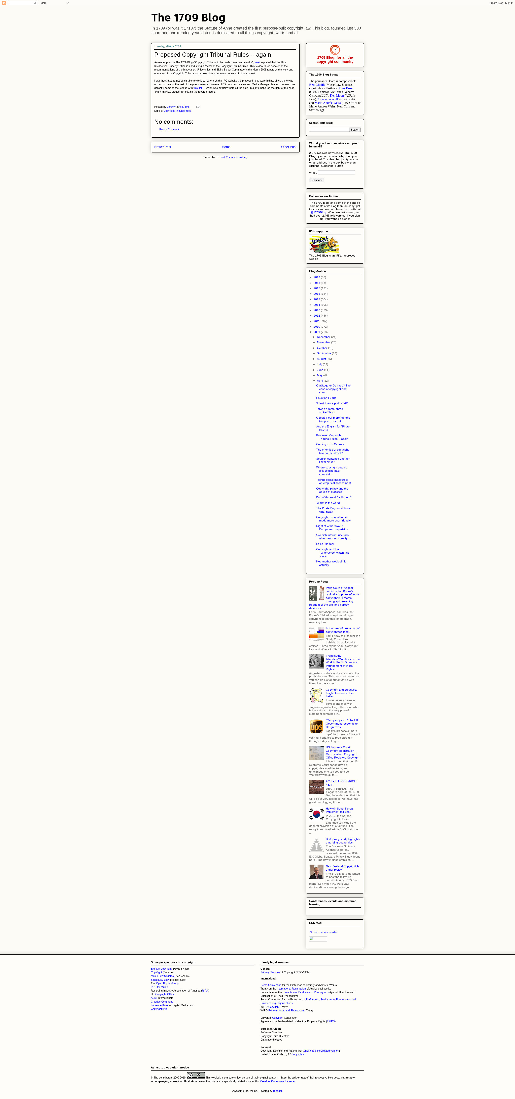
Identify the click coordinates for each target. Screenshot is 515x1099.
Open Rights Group (167, 983)
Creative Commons (162, 1001)
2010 (317, 326)
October (322, 348)
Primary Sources (270, 972)
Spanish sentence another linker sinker (333, 460)
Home (226, 147)
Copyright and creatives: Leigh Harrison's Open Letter (341, 693)
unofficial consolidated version (321, 1050)
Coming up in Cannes (330, 444)
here (257, 62)
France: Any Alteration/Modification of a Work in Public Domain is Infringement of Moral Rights (343, 662)
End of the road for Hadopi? (334, 497)
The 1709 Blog (188, 17)
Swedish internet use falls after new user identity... (333, 536)
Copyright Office (164, 994)
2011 (317, 321)
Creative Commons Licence (277, 1081)
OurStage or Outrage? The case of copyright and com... (333, 389)
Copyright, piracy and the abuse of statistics (332, 490)
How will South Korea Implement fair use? (339, 810)
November (324, 342)
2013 (317, 310)
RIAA (205, 990)
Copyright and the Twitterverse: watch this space (332, 553)
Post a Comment (169, 129)
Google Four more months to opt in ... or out (333, 419)
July (320, 364)
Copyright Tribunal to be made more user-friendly (333, 518)
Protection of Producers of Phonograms (306, 992)
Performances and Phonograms (286, 1010)
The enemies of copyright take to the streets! (332, 451)
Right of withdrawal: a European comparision (332, 527)
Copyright (274, 1006)
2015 (317, 299)
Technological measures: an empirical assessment (333, 481)
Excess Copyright (161, 968)
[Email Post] (198, 106)
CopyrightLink (159, 1008)
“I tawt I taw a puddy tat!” (332, 403)
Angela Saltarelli (328, 99)
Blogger (277, 1090)
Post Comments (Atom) (233, 157)
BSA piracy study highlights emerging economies (343, 840)
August (322, 358)
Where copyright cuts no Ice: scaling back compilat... (331, 471)
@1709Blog (318, 212)
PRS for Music (159, 987)
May (320, 375)
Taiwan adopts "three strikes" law (329, 410)
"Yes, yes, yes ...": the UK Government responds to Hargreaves (342, 724)
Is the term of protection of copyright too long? (342, 630)
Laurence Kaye (159, 1005)
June (320, 369)
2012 (317, 315)
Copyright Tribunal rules (177, 110)
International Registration (291, 988)
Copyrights (297, 1054)
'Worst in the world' (328, 502)
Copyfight (157, 972)
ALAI (154, 997)
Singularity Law (160, 979)
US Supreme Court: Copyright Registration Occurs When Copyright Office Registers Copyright (342, 752)
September (324, 353)
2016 (317, 293)
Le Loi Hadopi (325, 543)
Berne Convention (271, 985)
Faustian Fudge (326, 397)
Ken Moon (337, 95)
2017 (317, 288)
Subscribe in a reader (323, 932)
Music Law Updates (162, 975)
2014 (317, 304)
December (324, 336)
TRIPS (331, 1021)
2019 (317, 277)
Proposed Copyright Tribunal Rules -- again (332, 437)
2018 (317, 282)
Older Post (288, 147)
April (320, 380)
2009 (317, 332)
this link (198, 87)
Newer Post (162, 147)
